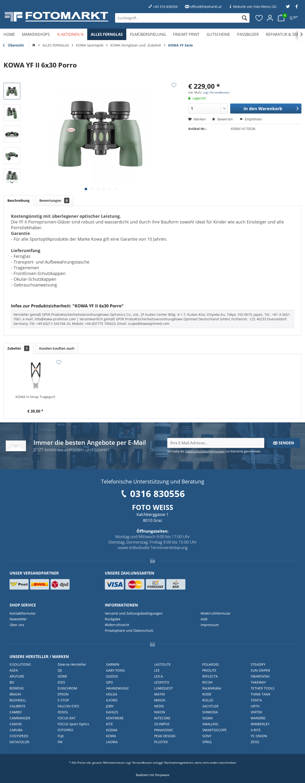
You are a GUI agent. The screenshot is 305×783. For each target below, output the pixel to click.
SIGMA (207, 718)
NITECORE (162, 718)
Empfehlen (253, 119)
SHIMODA (210, 712)
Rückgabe (112, 619)
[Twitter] (288, 6)
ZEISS (255, 742)
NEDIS (159, 706)
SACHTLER (210, 706)
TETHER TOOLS (262, 688)
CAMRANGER (20, 718)
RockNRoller (212, 688)
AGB (204, 619)
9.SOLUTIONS (20, 664)
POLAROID (210, 664)
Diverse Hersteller (72, 664)
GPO (109, 682)
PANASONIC (163, 730)
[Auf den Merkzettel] (174, 85)
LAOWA (112, 742)
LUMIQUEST (163, 688)
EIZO (61, 682)
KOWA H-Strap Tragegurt (35, 396)
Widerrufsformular (216, 613)
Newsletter (18, 619)
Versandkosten (142, 763)
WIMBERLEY (260, 724)
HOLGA (111, 694)
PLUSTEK (161, 742)
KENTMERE (115, 718)
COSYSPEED (19, 736)
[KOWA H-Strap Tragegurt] (35, 375)
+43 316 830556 (165, 6)
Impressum (210, 624)
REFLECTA (210, 676)
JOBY (110, 706)
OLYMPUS (162, 724)
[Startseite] (34, 45)
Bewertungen (53, 200)
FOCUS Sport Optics (73, 724)
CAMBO (16, 712)
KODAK (111, 730)
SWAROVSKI (260, 676)
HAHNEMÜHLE (117, 688)
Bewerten (225, 119)
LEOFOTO (161, 682)
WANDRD (258, 718)
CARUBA (16, 730)
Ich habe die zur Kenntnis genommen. (214, 451)
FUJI (61, 736)
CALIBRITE (17, 706)
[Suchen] (244, 18)
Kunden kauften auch (56, 348)
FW (60, 742)
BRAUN (15, 694)
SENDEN (286, 443)
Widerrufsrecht (117, 624)
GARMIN (112, 664)
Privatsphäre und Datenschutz (129, 630)
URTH (255, 706)
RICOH (207, 682)
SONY (206, 736)
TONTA (256, 700)
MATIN (159, 694)
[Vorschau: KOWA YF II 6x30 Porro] (12, 91)
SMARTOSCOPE (214, 730)
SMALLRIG (210, 724)
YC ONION (259, 736)
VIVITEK (256, 712)
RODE (206, 694)
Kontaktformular (23, 613)
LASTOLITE (162, 664)
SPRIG (207, 742)
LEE (157, 670)
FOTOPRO (65, 730)
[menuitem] (182, 18)
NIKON (159, 712)
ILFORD (111, 700)
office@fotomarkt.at (206, 6)
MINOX (159, 700)
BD (12, 682)
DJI (60, 670)
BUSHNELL (18, 700)
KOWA (111, 736)
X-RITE (256, 730)
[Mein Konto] (269, 18)
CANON (16, 724)
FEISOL (63, 712)
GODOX (112, 676)
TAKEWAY (258, 682)
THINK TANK (260, 694)
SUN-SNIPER (260, 670)
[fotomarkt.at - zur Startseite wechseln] (56, 17)
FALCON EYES (68, 706)
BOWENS (17, 688)
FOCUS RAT (67, 718)
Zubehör (17, 348)
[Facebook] (296, 6)
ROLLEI (207, 700)
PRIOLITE (209, 670)
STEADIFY (258, 664)
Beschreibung (18, 200)
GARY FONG (115, 670)
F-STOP (63, 700)
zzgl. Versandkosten (216, 92)
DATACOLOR (19, 742)
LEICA (158, 676)
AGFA (14, 670)
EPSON (63, 694)
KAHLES (112, 712)
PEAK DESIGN (164, 736)
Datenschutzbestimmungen (205, 451)
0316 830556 (157, 493)
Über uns (17, 624)
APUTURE (17, 676)
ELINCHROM (67, 688)
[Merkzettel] (259, 18)
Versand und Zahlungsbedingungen (134, 613)
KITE (109, 724)
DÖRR (62, 676)
